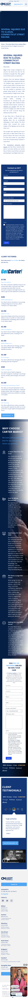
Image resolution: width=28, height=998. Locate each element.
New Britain (4, 932)
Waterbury (4, 923)
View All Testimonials (9, 843)
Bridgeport (4, 949)
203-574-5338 (4, 925)
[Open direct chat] (24, 965)
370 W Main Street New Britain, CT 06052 (5, 936)
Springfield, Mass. (6, 965)
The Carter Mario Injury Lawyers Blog (16, 44)
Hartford (3, 915)
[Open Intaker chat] (12, 997)
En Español (4, 894)
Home (2, 44)
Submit (6, 242)
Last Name (5, 181)
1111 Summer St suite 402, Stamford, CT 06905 (10, 961)
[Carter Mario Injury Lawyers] (6, 4)
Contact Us (14, 884)
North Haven (5, 940)
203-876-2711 (4, 908)
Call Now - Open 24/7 (18, 4)
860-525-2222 (4, 916)
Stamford (4, 958)
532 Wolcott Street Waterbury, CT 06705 (5, 927)
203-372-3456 (4, 951)
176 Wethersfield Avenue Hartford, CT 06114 (6, 919)
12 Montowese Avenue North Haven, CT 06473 (5, 945)
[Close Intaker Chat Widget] (26, 965)
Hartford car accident (9, 106)
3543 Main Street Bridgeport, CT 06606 (5, 953)
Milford (3, 906)
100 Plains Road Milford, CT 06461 (4, 910)
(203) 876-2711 (15, 172)
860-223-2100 (4, 934)
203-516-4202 (4, 959)
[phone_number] (12, 673)
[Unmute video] (18, 979)
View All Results (7, 415)
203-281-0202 (4, 942)
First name (5, 175)
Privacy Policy (21, 229)
